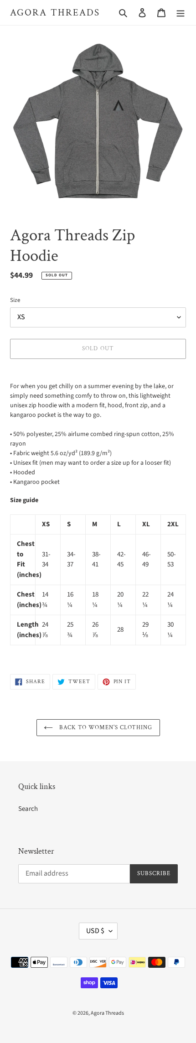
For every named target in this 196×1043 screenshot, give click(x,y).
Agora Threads (55, 12)
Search (28, 809)
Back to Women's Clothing (105, 728)
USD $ (95, 931)
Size (15, 300)
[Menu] (180, 12)
